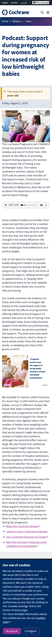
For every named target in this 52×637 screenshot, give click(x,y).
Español (14, 2)
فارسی (24, 2)
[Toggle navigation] (48, 12)
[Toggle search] (42, 12)
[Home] (15, 12)
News (28, 21)
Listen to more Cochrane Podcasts (27, 531)
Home (5, 21)
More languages (42, 2)
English (5, 2)
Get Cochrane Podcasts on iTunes (26, 537)
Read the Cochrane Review (22, 526)
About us (17, 21)
